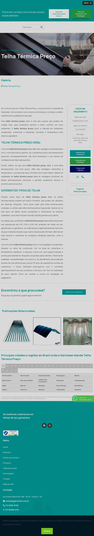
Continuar (47, 531)
